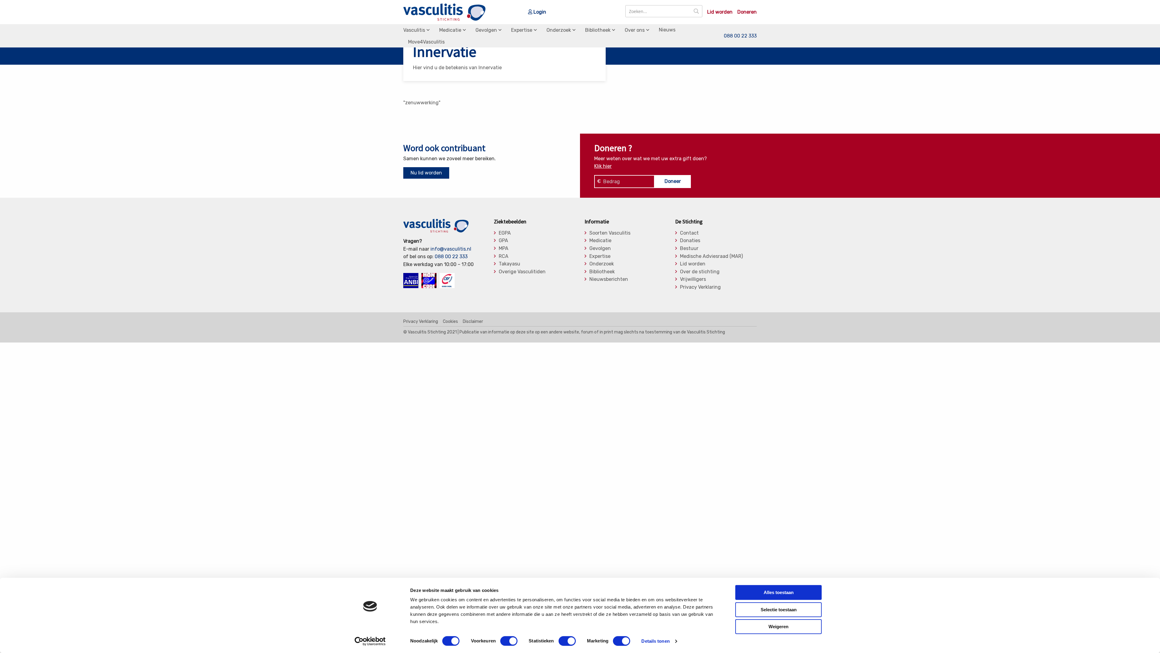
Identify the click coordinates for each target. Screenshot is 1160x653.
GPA (503, 240)
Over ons (635, 30)
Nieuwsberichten (608, 279)
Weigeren (778, 626)
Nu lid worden (426, 173)
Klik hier (603, 166)
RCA (503, 256)
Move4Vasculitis (426, 42)
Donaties (690, 240)
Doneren (747, 12)
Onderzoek (558, 30)
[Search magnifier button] (696, 11)
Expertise (521, 30)
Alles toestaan (779, 592)
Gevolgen (486, 30)
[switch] (508, 641)
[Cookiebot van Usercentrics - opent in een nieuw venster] (370, 641)
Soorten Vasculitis (609, 233)
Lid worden (720, 12)
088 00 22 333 (740, 36)
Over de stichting (700, 271)
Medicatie (450, 30)
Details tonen (655, 641)
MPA (503, 248)
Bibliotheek (598, 30)
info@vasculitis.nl (450, 249)
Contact (689, 233)
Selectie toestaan (779, 609)
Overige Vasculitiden (522, 271)
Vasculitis (414, 30)
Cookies (450, 322)
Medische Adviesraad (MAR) (711, 256)
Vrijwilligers (693, 279)
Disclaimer (473, 322)
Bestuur (689, 248)
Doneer (673, 181)
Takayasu (509, 264)
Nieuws (667, 30)
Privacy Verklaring (700, 287)
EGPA (505, 233)
